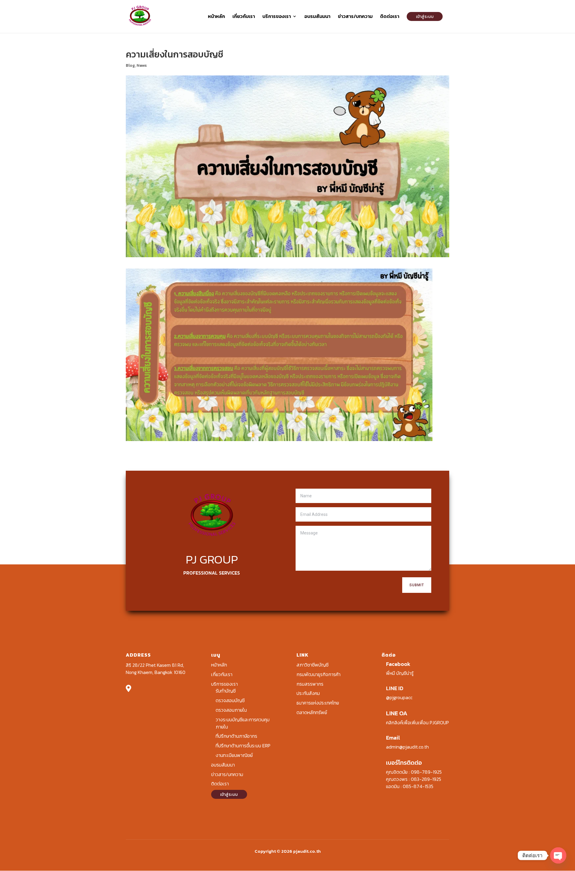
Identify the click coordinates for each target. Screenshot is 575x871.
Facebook (398, 664)
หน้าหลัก (216, 17)
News (142, 65)
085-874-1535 (418, 786)
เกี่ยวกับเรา (243, 17)
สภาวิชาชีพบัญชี (312, 664)
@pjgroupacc (399, 697)
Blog (130, 65)
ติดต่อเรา (389, 17)
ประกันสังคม (308, 693)
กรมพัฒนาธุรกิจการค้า (318, 674)
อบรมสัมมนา (317, 17)
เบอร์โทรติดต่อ (404, 762)
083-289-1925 (426, 779)
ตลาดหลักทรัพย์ (311, 712)
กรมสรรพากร (309, 683)
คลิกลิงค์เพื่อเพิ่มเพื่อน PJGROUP (417, 722)
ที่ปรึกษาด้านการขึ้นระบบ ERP (243, 745)
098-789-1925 (426, 771)
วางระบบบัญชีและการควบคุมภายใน (243, 723)
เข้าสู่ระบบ (425, 16)
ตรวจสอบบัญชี (230, 700)
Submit (416, 585)
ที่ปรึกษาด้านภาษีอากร (236, 736)
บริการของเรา (276, 17)
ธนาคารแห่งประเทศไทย (317, 702)
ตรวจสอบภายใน (231, 710)
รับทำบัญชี (226, 690)
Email (393, 738)
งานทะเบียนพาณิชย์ (234, 755)
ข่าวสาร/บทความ (355, 17)
